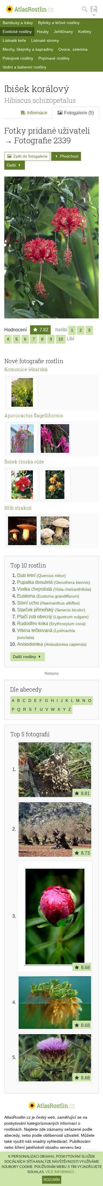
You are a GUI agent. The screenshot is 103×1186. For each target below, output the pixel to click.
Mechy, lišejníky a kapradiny (28, 49)
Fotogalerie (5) (78, 112)
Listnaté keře (14, 40)
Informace (36, 112)
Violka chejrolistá (54, 589)
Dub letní (41, 575)
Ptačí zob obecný (53, 616)
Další (12, 165)
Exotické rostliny (17, 31)
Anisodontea (52, 644)
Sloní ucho (48, 602)
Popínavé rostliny (54, 58)
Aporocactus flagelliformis (33, 415)
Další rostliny (25, 656)
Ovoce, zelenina (73, 49)
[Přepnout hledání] (84, 9)
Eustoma (48, 596)
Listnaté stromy (45, 40)
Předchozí (68, 156)
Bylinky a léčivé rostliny (59, 22)
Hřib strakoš (17, 508)
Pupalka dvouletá (53, 582)
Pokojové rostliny (18, 58)
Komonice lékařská (25, 369)
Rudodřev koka (51, 623)
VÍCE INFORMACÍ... (60, 1172)
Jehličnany (63, 31)
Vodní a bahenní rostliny (24, 67)
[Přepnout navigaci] (93, 9)
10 (60, 339)
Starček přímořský (51, 609)
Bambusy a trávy (18, 22)
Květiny (84, 31)
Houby (43, 31)
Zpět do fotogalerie (29, 156)
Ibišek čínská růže (24, 462)
